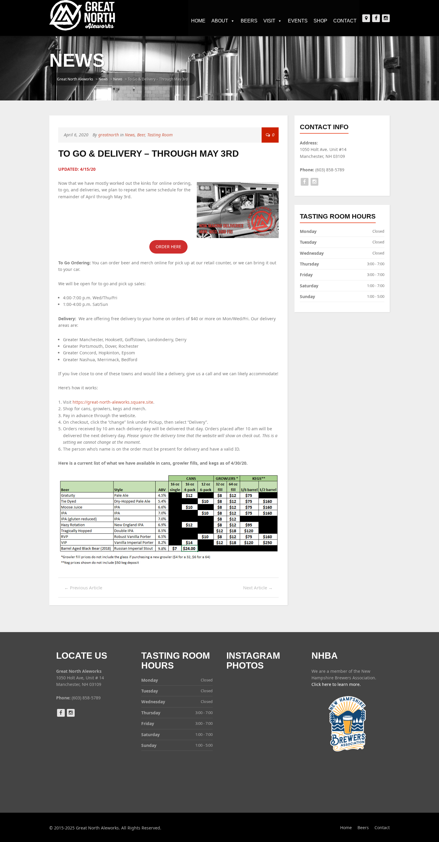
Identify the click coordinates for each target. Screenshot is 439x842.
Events (298, 20)
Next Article (258, 588)
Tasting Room (160, 135)
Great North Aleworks (75, 79)
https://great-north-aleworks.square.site (113, 402)
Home (198, 20)
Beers (249, 20)
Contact (345, 20)
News (103, 79)
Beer (141, 135)
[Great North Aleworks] (82, 15)
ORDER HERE (168, 246)
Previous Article (83, 588)
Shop (320, 20)
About (219, 20)
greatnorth (108, 135)
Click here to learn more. (336, 684)
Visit (269, 20)
